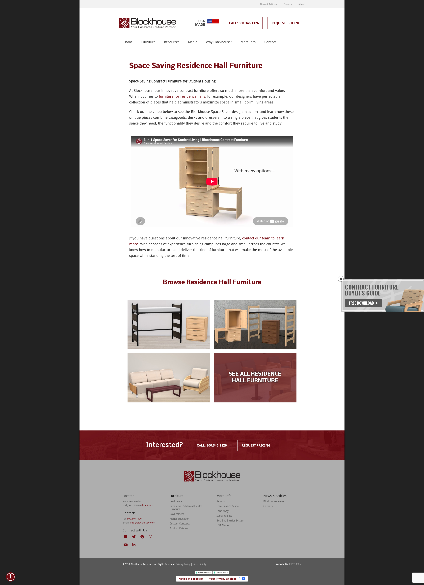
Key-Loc (221, 501)
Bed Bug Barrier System (230, 520)
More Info (248, 42)
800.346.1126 (134, 518)
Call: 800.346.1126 (244, 23)
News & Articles (268, 4)
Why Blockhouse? (219, 42)
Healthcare (175, 501)
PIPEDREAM (295, 564)
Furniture (148, 42)
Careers (288, 4)
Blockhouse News (273, 501)
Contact (270, 42)
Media (192, 42)
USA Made (222, 525)
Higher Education (179, 518)
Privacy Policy (183, 564)
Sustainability (224, 516)
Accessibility (199, 564)
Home (128, 42)
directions (147, 505)
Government (176, 514)
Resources (171, 42)
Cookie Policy (222, 572)
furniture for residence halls (182, 96)
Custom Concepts (179, 523)
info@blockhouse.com (142, 522)
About (301, 4)
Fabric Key (222, 511)
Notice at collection (191, 578)
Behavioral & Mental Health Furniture (185, 507)
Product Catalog (178, 528)
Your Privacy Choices (223, 578)
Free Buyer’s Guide (227, 506)
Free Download (362, 303)
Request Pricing (286, 23)
